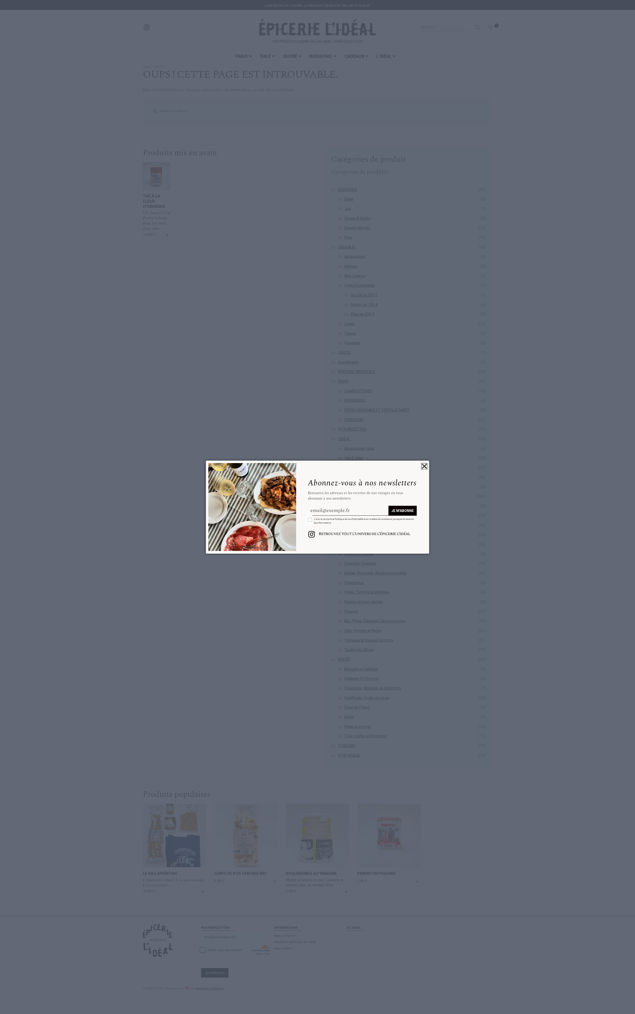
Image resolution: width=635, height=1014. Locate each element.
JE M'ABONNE (402, 511)
